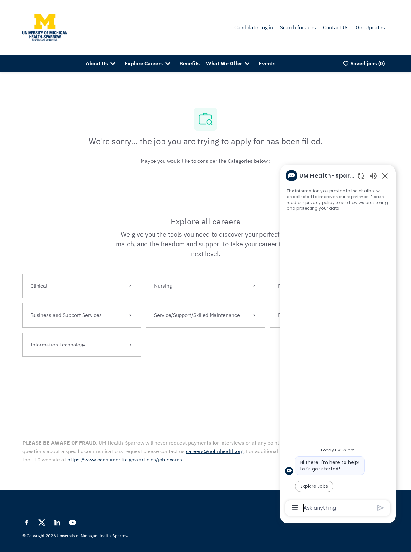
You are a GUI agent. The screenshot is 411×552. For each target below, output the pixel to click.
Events (267, 63)
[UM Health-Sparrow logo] (44, 27)
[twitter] (42, 522)
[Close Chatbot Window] (385, 175)
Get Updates (370, 27)
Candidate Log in (253, 27)
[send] (381, 508)
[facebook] (26, 522)
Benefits (189, 63)
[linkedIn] (57, 522)
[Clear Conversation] (360, 175)
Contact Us (336, 27)
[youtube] (72, 522)
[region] (338, 341)
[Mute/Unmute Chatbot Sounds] (373, 175)
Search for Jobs (298, 27)
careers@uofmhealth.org (214, 451)
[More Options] (295, 508)
